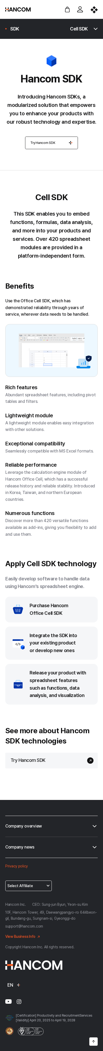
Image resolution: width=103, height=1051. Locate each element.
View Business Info (20, 936)
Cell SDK (79, 29)
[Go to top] (93, 1041)
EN (10, 985)
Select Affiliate (20, 886)
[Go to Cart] (67, 9)
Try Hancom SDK (42, 143)
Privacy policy (16, 866)
